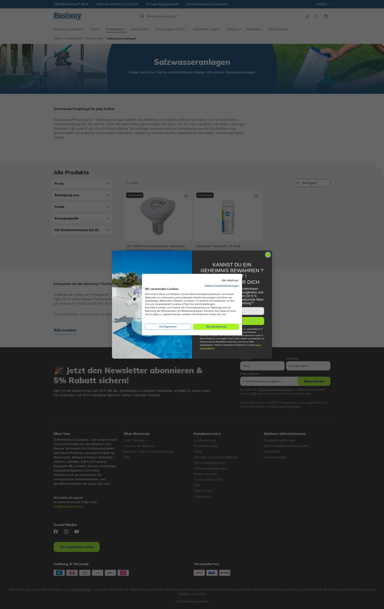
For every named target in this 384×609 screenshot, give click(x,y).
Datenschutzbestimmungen (221, 285)
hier (223, 314)
